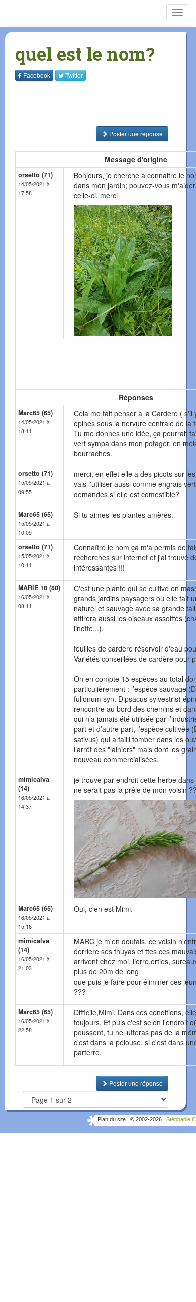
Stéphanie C (181, 1119)
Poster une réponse (135, 133)
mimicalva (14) (33, 784)
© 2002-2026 (146, 1119)
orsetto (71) (35, 174)
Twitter (74, 75)
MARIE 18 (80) (39, 587)
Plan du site (111, 1119)
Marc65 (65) (35, 412)
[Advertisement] (78, 104)
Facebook (36, 75)
